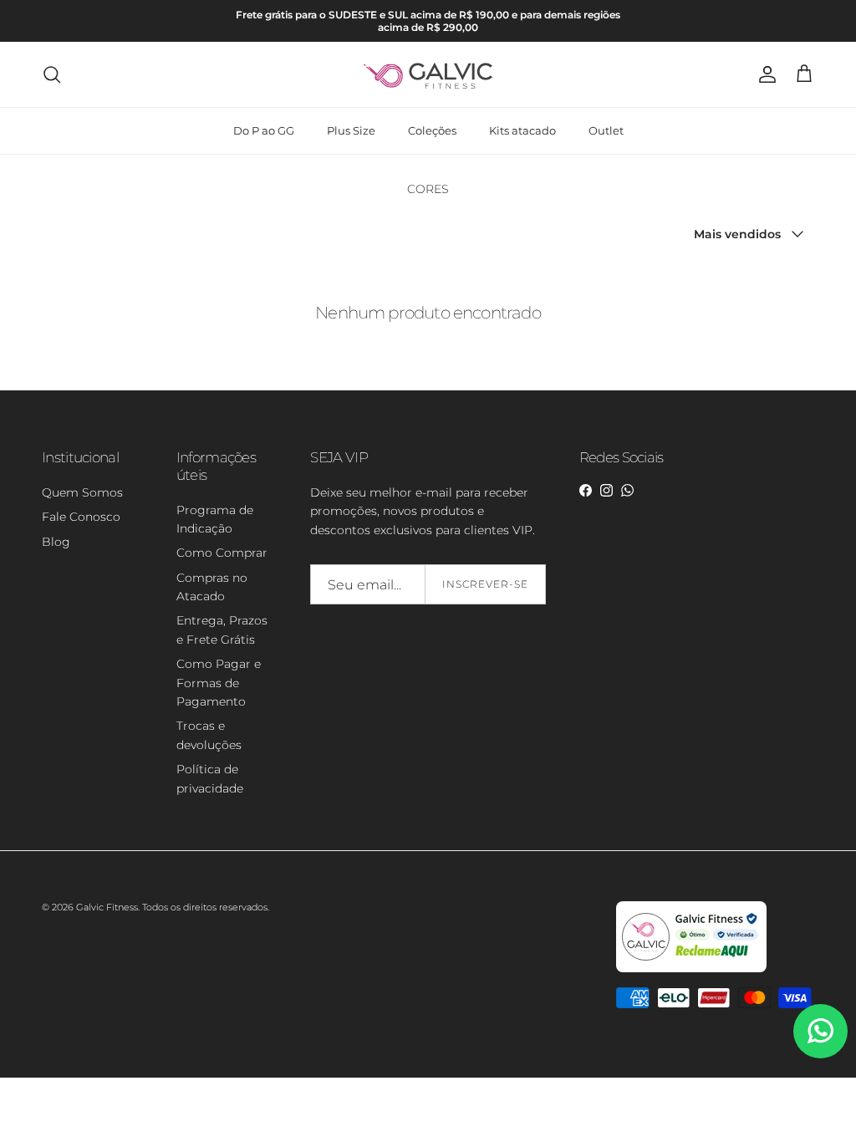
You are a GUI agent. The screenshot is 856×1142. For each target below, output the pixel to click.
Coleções (432, 130)
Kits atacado (522, 130)
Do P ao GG (263, 130)
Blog (56, 541)
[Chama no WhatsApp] (820, 1031)
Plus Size (351, 130)
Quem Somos (82, 492)
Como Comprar (222, 552)
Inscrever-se (485, 584)
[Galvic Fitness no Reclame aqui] (691, 969)
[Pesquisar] (52, 74)
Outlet (606, 130)
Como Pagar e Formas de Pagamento (218, 682)
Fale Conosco (81, 516)
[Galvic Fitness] (428, 74)
